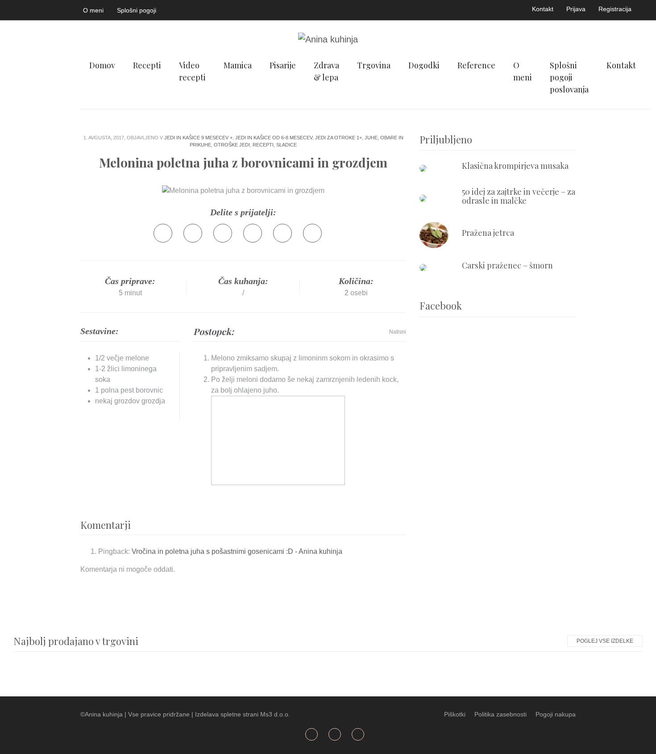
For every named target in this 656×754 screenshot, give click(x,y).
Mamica (238, 65)
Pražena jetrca (488, 232)
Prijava (575, 9)
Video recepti (192, 71)
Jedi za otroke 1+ (338, 137)
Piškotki (454, 714)
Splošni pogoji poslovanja (569, 77)
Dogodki (424, 65)
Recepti (147, 65)
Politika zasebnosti (500, 714)
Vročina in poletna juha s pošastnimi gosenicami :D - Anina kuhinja (237, 551)
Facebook (17, 8)
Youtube (38, 8)
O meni (93, 10)
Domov (102, 65)
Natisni (397, 332)
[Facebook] (163, 233)
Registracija (614, 9)
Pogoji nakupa (556, 714)
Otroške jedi (232, 144)
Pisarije (283, 65)
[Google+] (222, 233)
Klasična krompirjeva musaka (515, 165)
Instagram (59, 8)
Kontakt (542, 9)
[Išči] (647, 64)
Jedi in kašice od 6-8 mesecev (273, 137)
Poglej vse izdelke (605, 641)
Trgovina (373, 65)
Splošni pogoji (136, 10)
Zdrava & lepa (326, 71)
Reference (476, 65)
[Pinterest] (252, 233)
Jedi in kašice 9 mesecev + (198, 137)
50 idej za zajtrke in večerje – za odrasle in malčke (518, 196)
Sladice (286, 144)
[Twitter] (192, 233)
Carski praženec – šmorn (507, 265)
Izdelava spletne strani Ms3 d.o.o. (242, 714)
